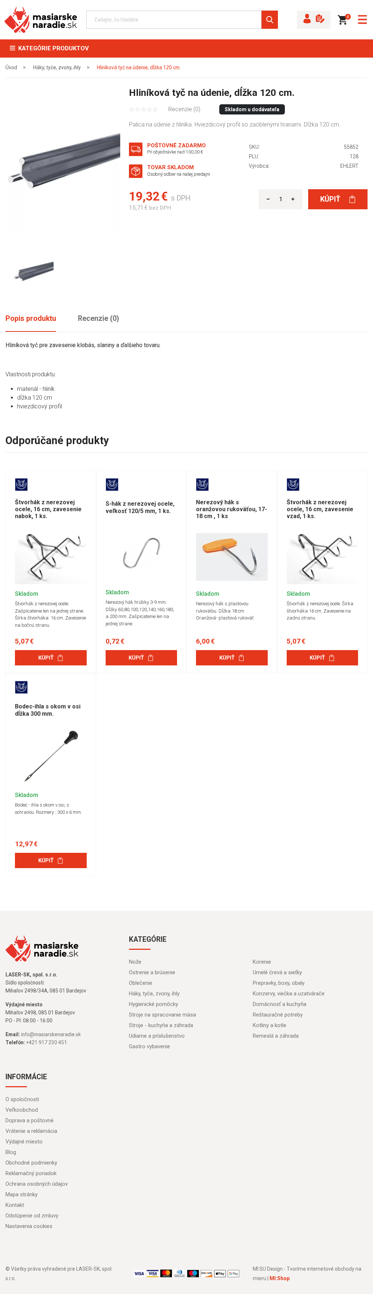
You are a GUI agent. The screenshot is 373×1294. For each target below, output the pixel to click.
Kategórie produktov (52, 48)
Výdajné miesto (24, 1141)
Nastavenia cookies (28, 1226)
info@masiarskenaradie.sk (51, 1034)
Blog (10, 1152)
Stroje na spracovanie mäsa (162, 1014)
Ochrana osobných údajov (36, 1184)
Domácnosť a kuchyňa (279, 1004)
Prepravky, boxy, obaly (279, 983)
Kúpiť (331, 199)
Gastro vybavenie (149, 1046)
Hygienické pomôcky (153, 1004)
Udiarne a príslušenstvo (157, 1036)
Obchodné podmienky (31, 1162)
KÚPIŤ (46, 657)
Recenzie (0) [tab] (98, 318)
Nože (135, 962)
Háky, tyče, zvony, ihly (154, 993)
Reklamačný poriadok (30, 1173)
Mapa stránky (21, 1194)
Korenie (262, 962)
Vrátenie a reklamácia (31, 1131)
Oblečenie (140, 983)
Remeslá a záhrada (276, 1036)
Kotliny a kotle (269, 1025)
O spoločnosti (22, 1099)
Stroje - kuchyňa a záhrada (161, 1025)
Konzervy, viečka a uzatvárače (289, 993)
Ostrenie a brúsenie (152, 972)
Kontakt (14, 1205)
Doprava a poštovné (29, 1120)
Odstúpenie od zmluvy (31, 1215)
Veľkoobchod (21, 1110)
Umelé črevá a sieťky (277, 972)
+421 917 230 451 (46, 1042)
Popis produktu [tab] (30, 318)
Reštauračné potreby (278, 1014)
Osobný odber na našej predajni (178, 174)
